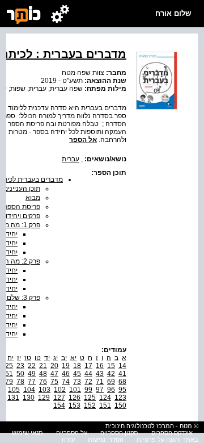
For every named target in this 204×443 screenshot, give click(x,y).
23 (20, 366)
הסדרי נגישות (106, 439)
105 (14, 390)
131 (13, 398)
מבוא (33, 198)
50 (20, 374)
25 (9, 366)
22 (32, 366)
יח (10, 358)
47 (54, 374)
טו (38, 358)
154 (59, 405)
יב (64, 358)
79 (9, 382)
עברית (70, 159)
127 (59, 398)
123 (120, 398)
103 (44, 390)
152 (90, 405)
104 (29, 390)
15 (111, 366)
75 (54, 382)
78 (20, 382)
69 (111, 382)
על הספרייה (71, 432)
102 (60, 390)
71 (100, 382)
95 (122, 390)
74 (66, 382)
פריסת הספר (22, 207)
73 (77, 382)
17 (88, 366)
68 (122, 382)
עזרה (68, 439)
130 (29, 398)
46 (66, 374)
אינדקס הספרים (172, 432)
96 (111, 390)
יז (19, 358)
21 (43, 366)
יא (73, 358)
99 (88, 390)
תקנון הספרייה (119, 432)
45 (77, 374)
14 (122, 366)
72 (88, 382)
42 (111, 374)
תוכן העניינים (21, 189)
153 (74, 405)
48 (43, 374)
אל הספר (83, 140)
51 (9, 374)
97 (100, 390)
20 (54, 366)
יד (47, 358)
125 (90, 398)
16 (100, 366)
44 (88, 374)
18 (77, 366)
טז (27, 358)
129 (44, 398)
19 (66, 366)
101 (75, 390)
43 (100, 374)
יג (55, 358)
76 (43, 382)
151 (105, 405)
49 (32, 374)
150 (120, 405)
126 (74, 398)
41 (122, 374)
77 (32, 382)
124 (105, 398)
